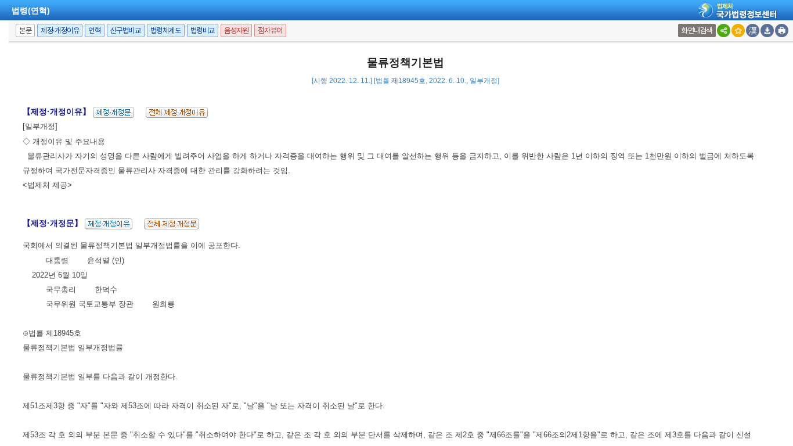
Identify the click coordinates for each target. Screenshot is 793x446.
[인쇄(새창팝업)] (781, 30)
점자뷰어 (270, 30)
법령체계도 (165, 30)
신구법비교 (125, 30)
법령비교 (202, 30)
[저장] (767, 30)
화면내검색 (697, 30)
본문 (25, 30)
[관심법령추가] (738, 30)
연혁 (94, 30)
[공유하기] (723, 30)
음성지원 (236, 30)
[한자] (752, 30)
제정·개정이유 (60, 30)
